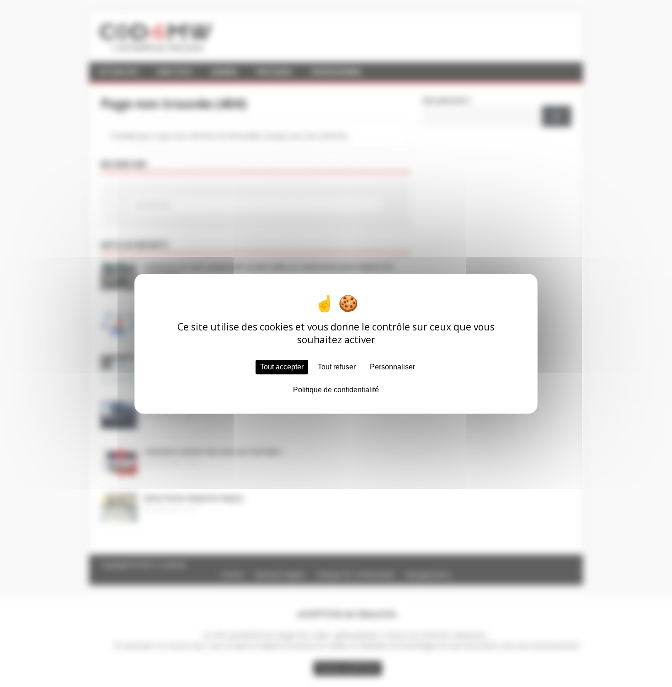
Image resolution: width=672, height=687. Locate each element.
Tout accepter (282, 367)
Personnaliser (392, 367)
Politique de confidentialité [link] (336, 390)
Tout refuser (337, 367)
